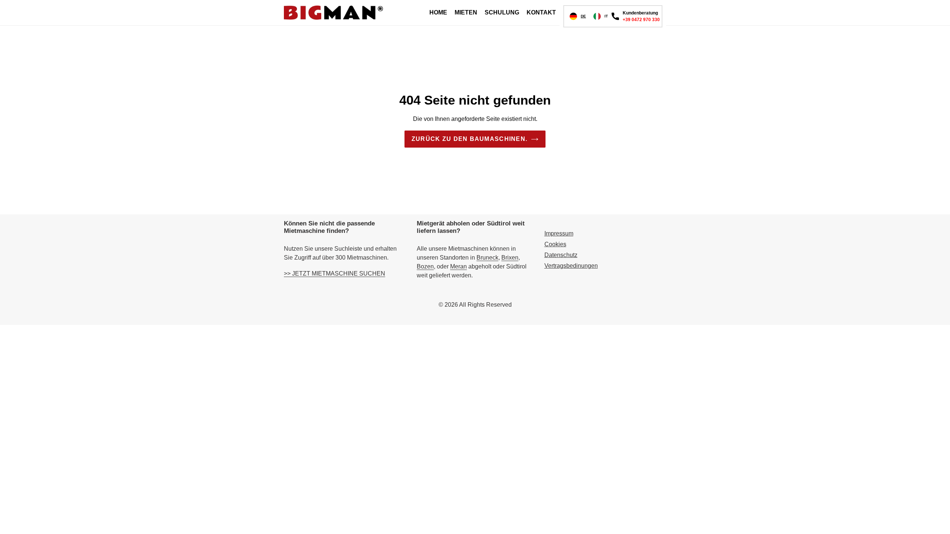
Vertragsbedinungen (571, 266)
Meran (458, 266)
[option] (601, 16)
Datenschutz (560, 255)
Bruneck (487, 257)
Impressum (558, 233)
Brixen (509, 257)
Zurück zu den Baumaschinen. (470, 139)
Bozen (425, 266)
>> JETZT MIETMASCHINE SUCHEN (334, 273)
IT (606, 16)
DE (583, 16)
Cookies (555, 244)
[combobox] (578, 16)
